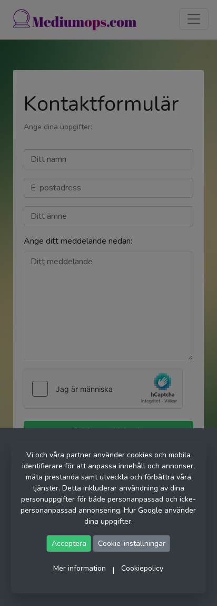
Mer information (79, 568)
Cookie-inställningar (131, 543)
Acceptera (69, 543)
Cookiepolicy (142, 568)
